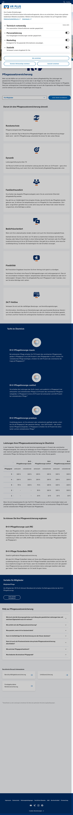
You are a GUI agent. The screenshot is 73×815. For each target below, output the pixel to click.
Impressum (26, 19)
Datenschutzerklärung (11, 19)
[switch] (67, 33)
